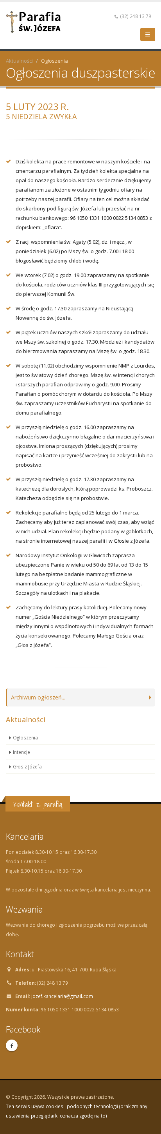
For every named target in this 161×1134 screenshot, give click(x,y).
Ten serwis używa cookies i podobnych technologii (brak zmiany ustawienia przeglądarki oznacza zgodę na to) (76, 1111)
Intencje (21, 752)
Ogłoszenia (25, 737)
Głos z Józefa (27, 766)
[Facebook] (12, 1045)
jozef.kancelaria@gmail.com (62, 996)
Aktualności (19, 60)
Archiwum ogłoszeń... (38, 697)
